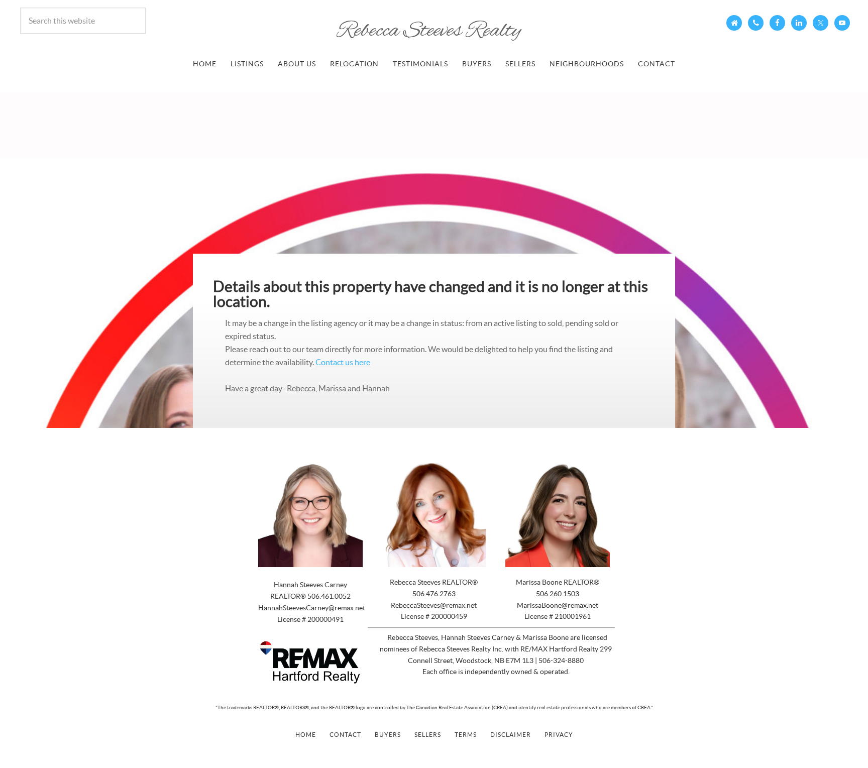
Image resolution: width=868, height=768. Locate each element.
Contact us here (342, 362)
